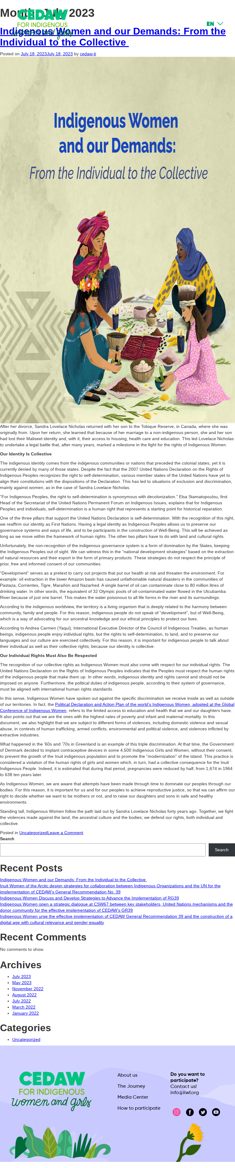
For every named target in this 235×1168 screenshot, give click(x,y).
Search (7, 838)
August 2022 (24, 994)
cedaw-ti (88, 53)
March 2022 (23, 1007)
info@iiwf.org (184, 1092)
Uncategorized (33, 832)
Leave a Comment (65, 832)
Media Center (133, 1097)
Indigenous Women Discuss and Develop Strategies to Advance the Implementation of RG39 (89, 898)
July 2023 (21, 976)
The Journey (131, 1086)
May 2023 (22, 982)
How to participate (139, 1108)
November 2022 (27, 988)
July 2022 (21, 1000)
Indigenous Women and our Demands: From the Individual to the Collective (73, 879)
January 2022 (25, 1013)
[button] (193, 24)
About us (127, 1075)
